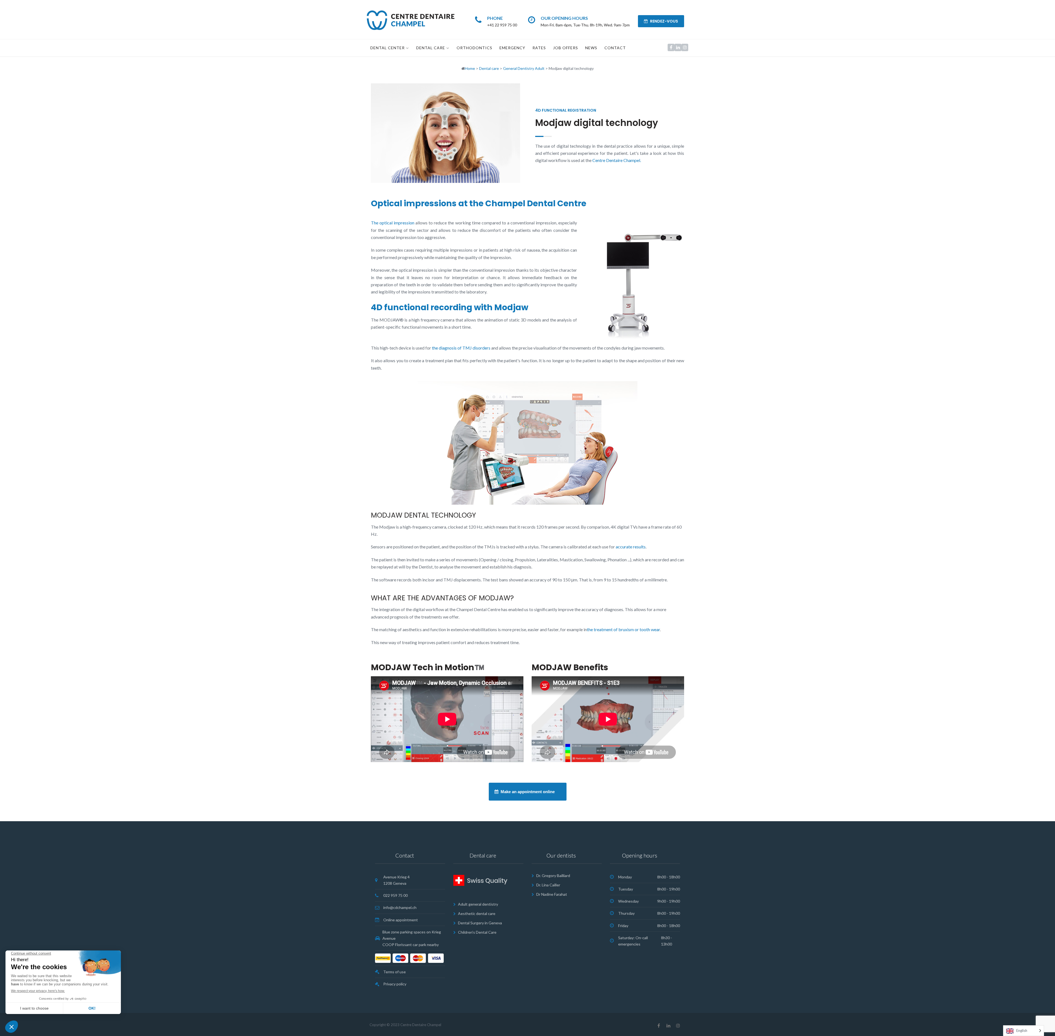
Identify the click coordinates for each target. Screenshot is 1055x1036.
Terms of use (394, 971)
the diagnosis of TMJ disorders (461, 347)
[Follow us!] (671, 47)
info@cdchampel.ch (400, 907)
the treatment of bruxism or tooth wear (623, 629)
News (591, 47)
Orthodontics (474, 47)
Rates (539, 47)
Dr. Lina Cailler (548, 885)
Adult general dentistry (478, 904)
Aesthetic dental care (476, 913)
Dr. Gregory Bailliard (553, 875)
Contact (615, 47)
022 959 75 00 (395, 895)
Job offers (565, 47)
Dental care (430, 47)
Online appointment (400, 919)
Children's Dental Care (477, 932)
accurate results (631, 546)
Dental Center (387, 47)
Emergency (512, 47)
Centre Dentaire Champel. (616, 160)
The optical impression (392, 222)
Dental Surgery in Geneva (480, 922)
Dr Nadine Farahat (551, 894)
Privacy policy (394, 984)
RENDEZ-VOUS (663, 21)
